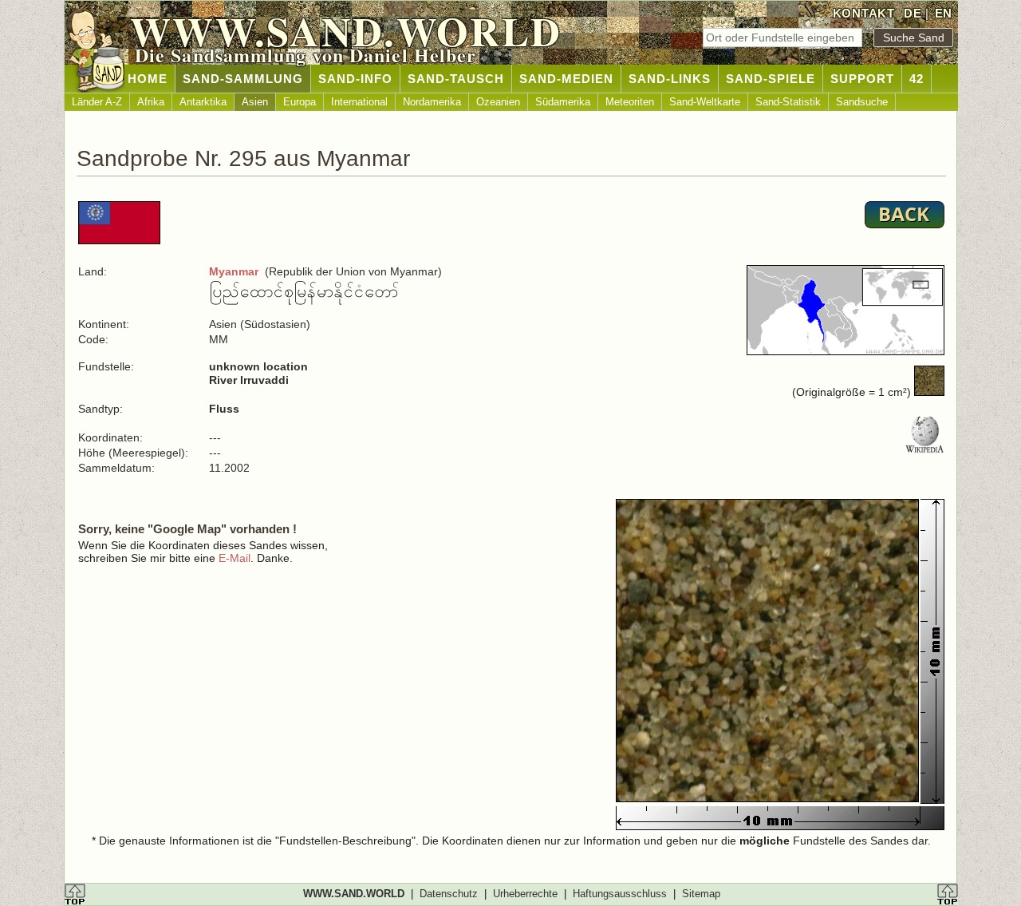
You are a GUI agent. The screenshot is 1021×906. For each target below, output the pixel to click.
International (359, 102)
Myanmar (233, 271)
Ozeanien (498, 102)
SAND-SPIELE (770, 78)
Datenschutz (449, 894)
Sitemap (701, 894)
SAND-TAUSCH (456, 78)
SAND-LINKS (670, 78)
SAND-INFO (355, 78)
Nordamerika (432, 102)
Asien (255, 102)
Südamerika (562, 102)
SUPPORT (862, 78)
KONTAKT (864, 13)
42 (916, 78)
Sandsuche (862, 102)
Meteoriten (629, 102)
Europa (299, 102)
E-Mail (234, 558)
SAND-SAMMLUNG (243, 78)
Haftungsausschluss (620, 894)
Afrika (150, 102)
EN (943, 13)
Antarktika (203, 102)
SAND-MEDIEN (566, 78)
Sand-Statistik (788, 102)
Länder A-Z (97, 102)
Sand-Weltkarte (704, 102)
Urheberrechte (525, 894)
